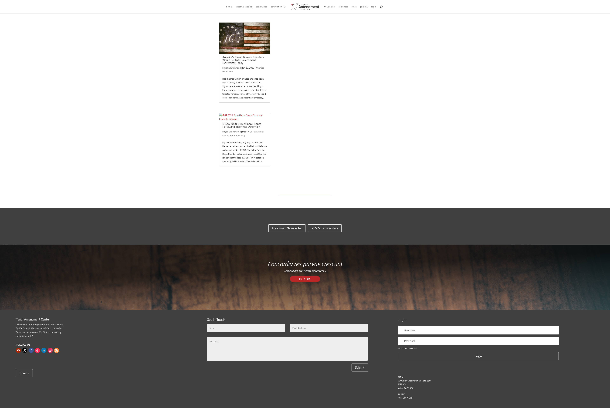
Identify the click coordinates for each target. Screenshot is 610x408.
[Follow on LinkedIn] (43, 350)
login (373, 7)
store (354, 7)
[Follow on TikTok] (37, 350)
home (229, 7)
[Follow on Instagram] (50, 350)
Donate (24, 373)
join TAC (364, 7)
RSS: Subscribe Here (324, 228)
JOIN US (305, 279)
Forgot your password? (407, 348)
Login (478, 356)
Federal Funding (237, 135)
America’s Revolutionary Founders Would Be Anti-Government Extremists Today (243, 60)
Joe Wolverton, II (233, 131)
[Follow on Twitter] (24, 350)
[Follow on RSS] (56, 350)
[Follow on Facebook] (31, 350)
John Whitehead (233, 67)
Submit (359, 367)
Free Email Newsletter (287, 228)
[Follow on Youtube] (18, 350)
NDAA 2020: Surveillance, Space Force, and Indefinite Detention (241, 125)
